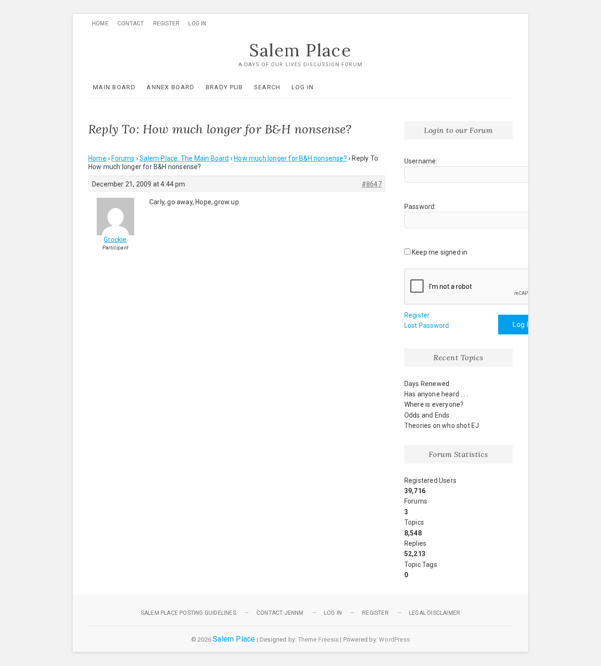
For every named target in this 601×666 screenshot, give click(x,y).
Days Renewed (426, 383)
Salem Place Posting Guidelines (188, 613)
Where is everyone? (434, 404)
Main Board (114, 87)
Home (100, 23)
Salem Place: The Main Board (184, 158)
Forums (122, 158)
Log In (197, 23)
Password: (420, 206)
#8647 (372, 184)
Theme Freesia (318, 639)
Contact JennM (280, 613)
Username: (421, 161)
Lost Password (426, 325)
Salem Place (300, 50)
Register (166, 23)
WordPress (394, 639)
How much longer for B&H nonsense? (290, 158)
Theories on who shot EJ (441, 425)
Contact (130, 23)
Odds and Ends (427, 415)
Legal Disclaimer (434, 613)
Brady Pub (224, 87)
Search (267, 87)
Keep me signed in (439, 252)
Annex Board (170, 87)
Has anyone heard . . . (436, 394)
